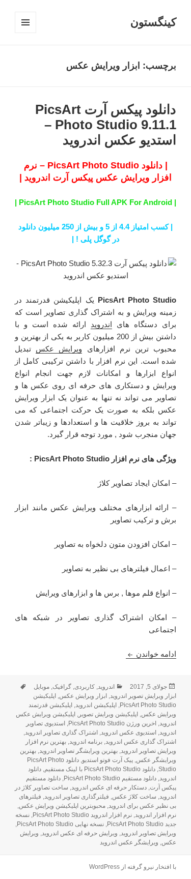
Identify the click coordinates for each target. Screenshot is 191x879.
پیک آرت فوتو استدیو (107, 760)
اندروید (101, 324)
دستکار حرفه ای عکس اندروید (109, 787)
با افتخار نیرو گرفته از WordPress (132, 866)
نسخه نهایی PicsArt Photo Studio (60, 824)
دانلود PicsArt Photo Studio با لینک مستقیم (99, 769)
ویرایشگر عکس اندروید (129, 842)
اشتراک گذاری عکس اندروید (140, 741)
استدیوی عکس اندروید (128, 732)
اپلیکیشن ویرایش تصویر (108, 714)
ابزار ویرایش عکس (83, 695)
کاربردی (84, 686)
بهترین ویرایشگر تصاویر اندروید (78, 750)
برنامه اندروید (85, 741)
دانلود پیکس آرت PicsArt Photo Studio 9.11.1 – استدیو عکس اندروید (105, 125)
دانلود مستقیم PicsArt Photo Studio (110, 778)
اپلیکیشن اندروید (96, 705)
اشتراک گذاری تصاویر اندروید (61, 732)
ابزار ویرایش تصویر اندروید (143, 695)
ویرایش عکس (59, 348)
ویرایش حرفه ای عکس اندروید (80, 833)
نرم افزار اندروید (155, 814)
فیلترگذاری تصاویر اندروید (76, 796)
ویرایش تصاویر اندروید (148, 833)
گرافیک (61, 686)
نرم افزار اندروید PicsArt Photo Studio (82, 814)
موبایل (41, 686)
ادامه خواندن (151, 654)
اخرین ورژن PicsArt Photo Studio (112, 723)
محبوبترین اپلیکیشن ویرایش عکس (62, 805)
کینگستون (153, 22)
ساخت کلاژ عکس (134, 796)
